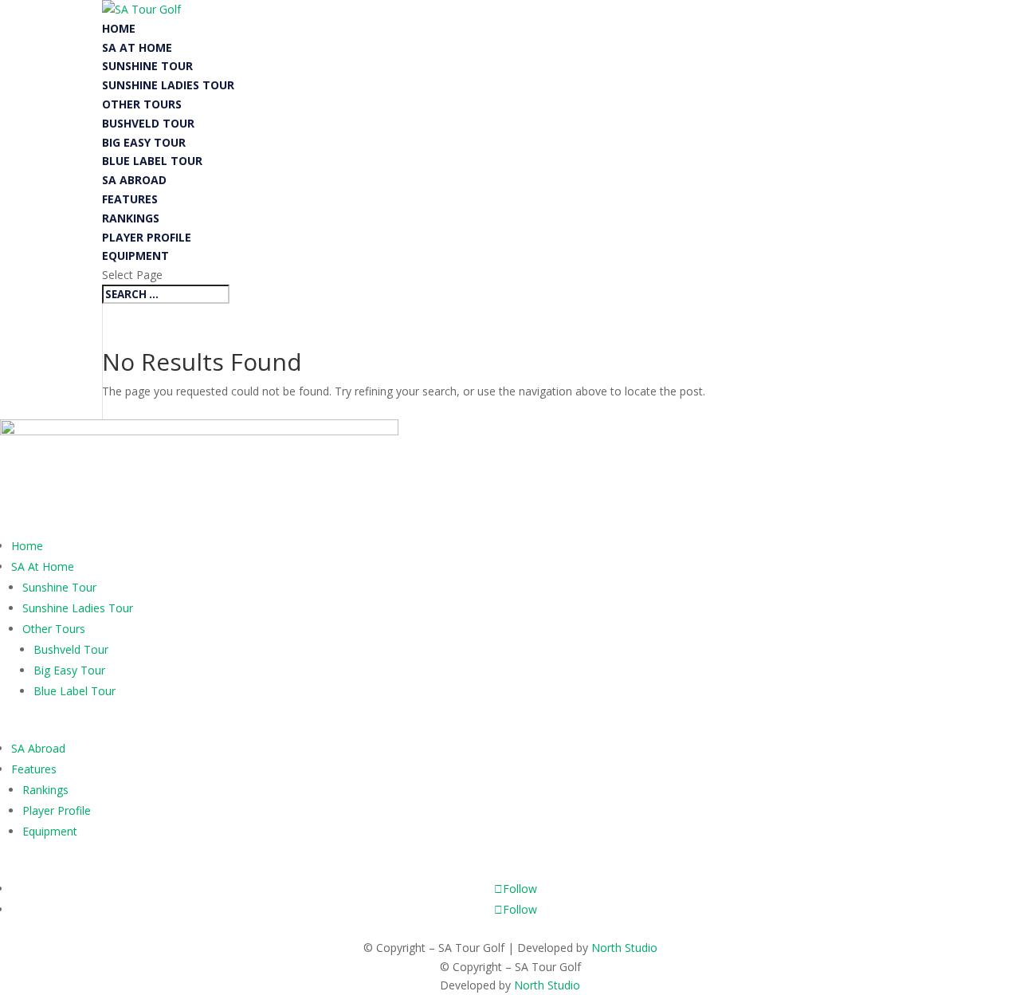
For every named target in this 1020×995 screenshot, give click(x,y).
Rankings (130, 218)
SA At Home (137, 47)
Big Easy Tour (144, 142)
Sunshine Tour (147, 65)
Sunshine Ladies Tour (168, 84)
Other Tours (142, 104)
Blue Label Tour (152, 160)
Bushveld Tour (148, 123)
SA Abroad (134, 179)
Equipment (135, 255)
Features (130, 198)
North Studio (624, 947)
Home (118, 28)
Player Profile (146, 237)
